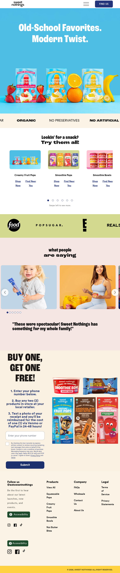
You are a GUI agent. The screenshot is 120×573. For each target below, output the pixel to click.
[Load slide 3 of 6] (57, 200)
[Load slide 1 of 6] (48, 200)
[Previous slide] (4, 292)
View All (51, 487)
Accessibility (21, 514)
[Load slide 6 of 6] (72, 200)
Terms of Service (105, 491)
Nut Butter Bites (52, 529)
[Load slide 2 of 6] (52, 200)
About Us (79, 510)
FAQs (77, 487)
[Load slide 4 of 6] (62, 200)
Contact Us (78, 502)
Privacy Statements (107, 502)
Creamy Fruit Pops (51, 507)
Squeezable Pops (53, 495)
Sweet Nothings (83, 569)
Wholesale (79, 493)
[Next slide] (115, 292)
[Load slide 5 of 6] (67, 200)
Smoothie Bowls (52, 519)
